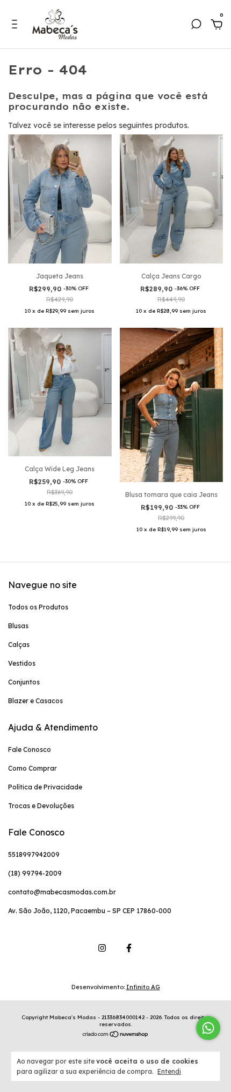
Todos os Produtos (38, 607)
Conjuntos (24, 682)
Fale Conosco (29, 749)
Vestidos (21, 663)
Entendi (169, 1071)
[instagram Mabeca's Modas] (102, 948)
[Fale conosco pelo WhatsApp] (208, 1028)
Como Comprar (32, 768)
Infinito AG (143, 987)
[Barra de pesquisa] (196, 26)
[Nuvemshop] (115, 1035)
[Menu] (16, 26)
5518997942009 (34, 854)
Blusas (18, 626)
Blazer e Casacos (35, 701)
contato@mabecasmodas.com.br (62, 892)
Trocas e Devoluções (41, 806)
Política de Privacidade (45, 787)
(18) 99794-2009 (35, 873)
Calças (19, 645)
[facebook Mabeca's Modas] (129, 948)
